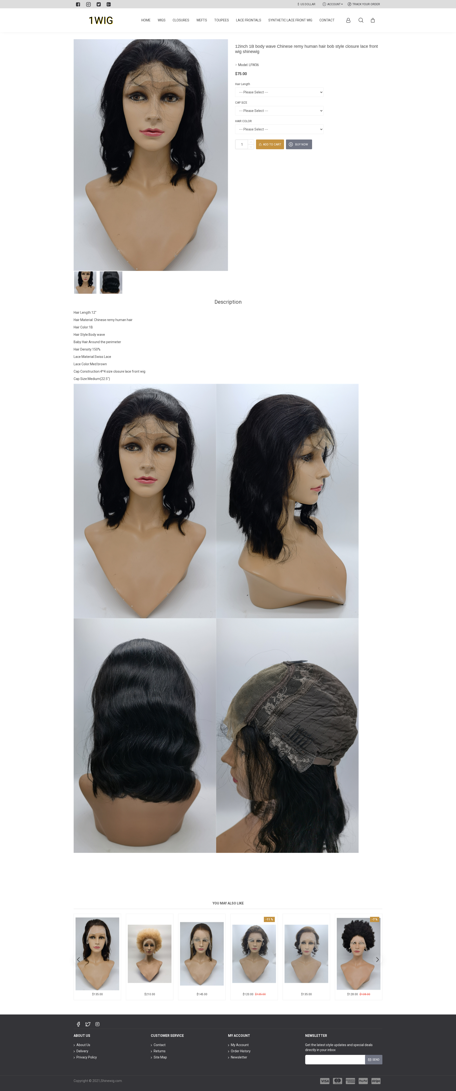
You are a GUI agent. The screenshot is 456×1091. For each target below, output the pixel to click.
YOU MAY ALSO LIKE (228, 903)
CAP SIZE (241, 102)
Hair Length (242, 84)
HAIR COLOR (243, 121)
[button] (78, 959)
